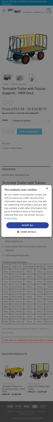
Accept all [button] (27, 225)
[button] (26, 231)
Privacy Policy (10, 218)
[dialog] (26, 211)
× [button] (47, 188)
